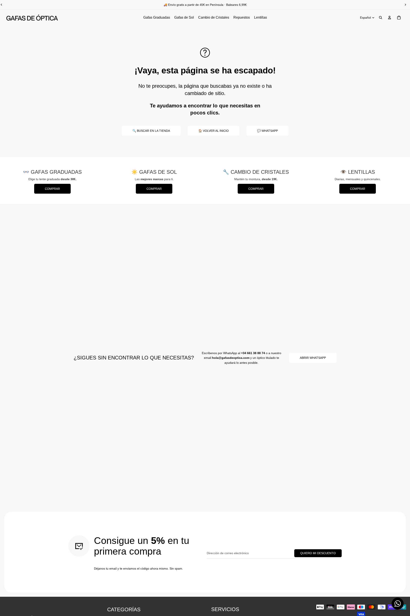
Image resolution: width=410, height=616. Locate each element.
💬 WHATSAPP (267, 130)
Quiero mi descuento (318, 553)
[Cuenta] (389, 17)
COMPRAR (52, 188)
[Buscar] (380, 17)
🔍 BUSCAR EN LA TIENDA (151, 130)
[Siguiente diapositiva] (405, 4)
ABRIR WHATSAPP (313, 357)
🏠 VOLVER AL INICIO (213, 130)
